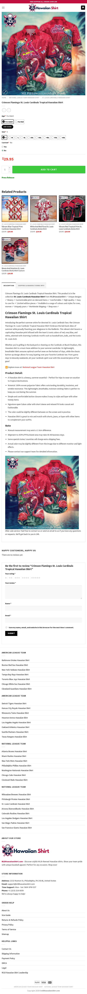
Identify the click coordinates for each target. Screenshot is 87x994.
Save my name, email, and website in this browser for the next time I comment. (41, 627)
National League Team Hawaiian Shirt (24, 98)
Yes (5, 147)
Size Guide (6, 915)
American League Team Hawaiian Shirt (28, 987)
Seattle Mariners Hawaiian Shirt (15, 732)
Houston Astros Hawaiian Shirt (15, 717)
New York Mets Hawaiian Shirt (14, 761)
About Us (6, 910)
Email (8, 615)
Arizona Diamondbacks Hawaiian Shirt (18, 808)
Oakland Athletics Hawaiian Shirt (15, 727)
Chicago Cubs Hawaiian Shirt (14, 775)
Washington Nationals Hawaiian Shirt (17, 770)
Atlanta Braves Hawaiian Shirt (14, 751)
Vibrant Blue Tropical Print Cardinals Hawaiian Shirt (12, 227)
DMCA (4, 963)
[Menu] (3, 8)
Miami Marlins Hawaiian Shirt (14, 756)
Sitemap (5, 934)
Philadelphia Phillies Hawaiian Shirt (16, 765)
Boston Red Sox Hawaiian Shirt (15, 665)
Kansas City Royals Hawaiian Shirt (16, 708)
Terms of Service (9, 929)
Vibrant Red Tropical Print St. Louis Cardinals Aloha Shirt (70, 227)
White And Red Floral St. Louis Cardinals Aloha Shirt (41, 227)
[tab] (9, 285)
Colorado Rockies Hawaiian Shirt (15, 813)
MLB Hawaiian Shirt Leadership (15, 972)
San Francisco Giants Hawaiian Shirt (17, 827)
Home (4, 98)
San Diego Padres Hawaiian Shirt (15, 823)
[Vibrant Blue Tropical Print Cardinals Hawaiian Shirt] (15, 209)
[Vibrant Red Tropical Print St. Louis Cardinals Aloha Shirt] (72, 209)
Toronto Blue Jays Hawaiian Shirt (16, 679)
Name (8, 603)
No (5, 150)
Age (4, 116)
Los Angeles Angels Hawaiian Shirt (16, 722)
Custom (5, 142)
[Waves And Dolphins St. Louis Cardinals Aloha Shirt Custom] (15, 250)
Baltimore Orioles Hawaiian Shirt (15, 660)
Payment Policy (8, 958)
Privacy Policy (7, 924)
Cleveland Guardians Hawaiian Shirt (16, 688)
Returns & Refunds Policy (12, 920)
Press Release (8, 177)
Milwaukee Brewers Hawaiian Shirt (16, 794)
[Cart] (83, 8)
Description (9, 286)
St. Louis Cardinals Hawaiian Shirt (56, 98)
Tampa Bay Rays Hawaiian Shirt (15, 674)
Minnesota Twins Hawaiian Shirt (15, 713)
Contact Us (6, 949)
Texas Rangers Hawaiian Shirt (14, 736)
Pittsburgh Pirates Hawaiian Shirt (16, 799)
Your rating (10, 574)
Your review (10, 583)
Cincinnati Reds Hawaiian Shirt (14, 780)
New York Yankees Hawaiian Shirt (16, 669)
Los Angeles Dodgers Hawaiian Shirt (17, 818)
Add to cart (49, 169)
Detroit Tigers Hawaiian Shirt (14, 703)
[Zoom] (4, 92)
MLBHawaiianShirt (58, 296)
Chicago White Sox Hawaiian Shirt (16, 684)
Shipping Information (11, 953)
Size (4, 132)
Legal (4, 968)
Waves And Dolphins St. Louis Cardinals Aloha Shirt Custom (13, 269)
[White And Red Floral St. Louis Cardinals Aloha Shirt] (43, 209)
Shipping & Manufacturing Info (31, 286)
